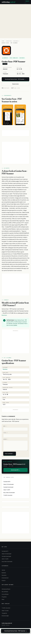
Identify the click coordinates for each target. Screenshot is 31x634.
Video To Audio (5, 610)
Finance (3, 580)
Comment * (5, 439)
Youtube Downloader (8, 487)
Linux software (5, 594)
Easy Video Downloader (9, 492)
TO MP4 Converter (7, 495)
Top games (4, 613)
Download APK (15, 470)
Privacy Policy (5, 625)
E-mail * (5, 432)
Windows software (6, 589)
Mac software (5, 591)
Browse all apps (5, 615)
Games (3, 570)
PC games (4, 597)
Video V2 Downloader (8, 484)
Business (16, 40)
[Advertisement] (15, 21)
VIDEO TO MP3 (5, 559)
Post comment (9, 453)
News (3, 599)
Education (4, 575)
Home (3, 40)
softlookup (8, 2)
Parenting (9, 40)
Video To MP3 (6, 489)
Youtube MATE (6, 481)
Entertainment (5, 578)
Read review (15, 84)
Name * (4, 426)
